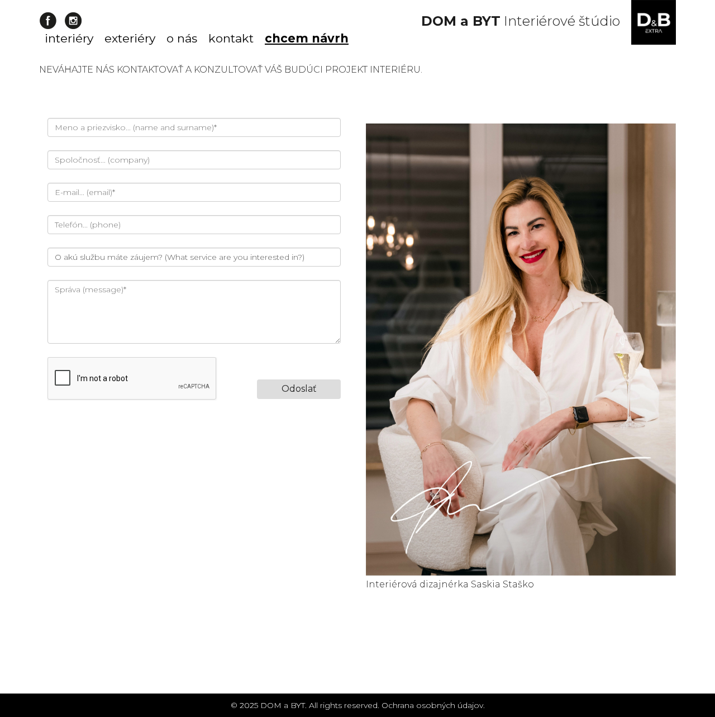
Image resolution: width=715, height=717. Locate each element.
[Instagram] (73, 20)
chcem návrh (307, 38)
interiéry (69, 38)
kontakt (231, 38)
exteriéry (129, 38)
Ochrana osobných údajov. (433, 705)
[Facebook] (47, 20)
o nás (181, 38)
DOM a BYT (282, 705)
